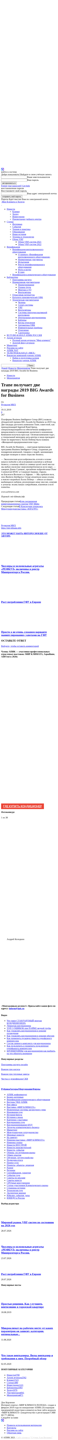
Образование (18, 232)
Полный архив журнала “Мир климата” (31, 340)
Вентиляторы (24, 292)
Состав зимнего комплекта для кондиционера (29, 1043)
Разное (10, 1168)
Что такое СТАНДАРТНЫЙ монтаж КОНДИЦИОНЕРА (24, 1021)
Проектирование (26, 285)
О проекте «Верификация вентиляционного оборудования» (34, 255)
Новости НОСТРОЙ (17, 1145)
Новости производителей (19, 1147)
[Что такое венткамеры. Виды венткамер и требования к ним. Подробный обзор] (8, 1350)
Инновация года (15, 1112)
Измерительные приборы (30, 327)
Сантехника (24, 333)
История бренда (14, 1115)
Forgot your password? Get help (15, 186)
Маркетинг (12, 345)
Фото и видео (24, 269)
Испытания (23, 262)
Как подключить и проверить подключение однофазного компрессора (28, 1047)
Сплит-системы (25, 305)
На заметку (12, 1137)
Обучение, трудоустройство (20, 1157)
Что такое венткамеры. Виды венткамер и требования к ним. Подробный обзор (27, 1357)
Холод (15, 214)
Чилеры (21, 302)
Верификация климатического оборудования (34, 274)
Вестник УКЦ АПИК (17, 1102)
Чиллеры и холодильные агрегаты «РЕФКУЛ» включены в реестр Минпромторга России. (22, 569)
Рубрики (5, 1089)
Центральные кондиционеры (32, 317)
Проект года (13, 1162)
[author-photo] (8, 523)
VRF (20, 307)
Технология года (15, 1190)
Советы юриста (14, 1180)
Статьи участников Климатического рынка (27, 1185)
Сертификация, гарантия (19, 1173)
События (16, 227)
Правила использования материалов (24, 1425)
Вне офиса (12, 1104)
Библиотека (12, 277)
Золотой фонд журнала (23, 343)
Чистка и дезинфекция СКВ (14, 1079)
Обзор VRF (17, 239)
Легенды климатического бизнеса (23, 1127)
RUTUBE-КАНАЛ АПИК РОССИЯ (24, 335)
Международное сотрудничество (22, 1132)
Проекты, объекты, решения (20, 1165)
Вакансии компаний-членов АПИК (24, 355)
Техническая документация (25, 300)
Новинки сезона (14, 1142)
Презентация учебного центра (26, 219)
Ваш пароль (33, 180)
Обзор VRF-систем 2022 (29, 244)
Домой (4, 368)
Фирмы (36, 1089)
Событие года (13, 1175)
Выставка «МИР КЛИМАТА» (21, 1107)
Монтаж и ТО (24, 290)
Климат (16, 211)
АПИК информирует (17, 1094)
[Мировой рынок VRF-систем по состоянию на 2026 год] (8, 1217)
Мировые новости (15, 1135)
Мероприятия (23, 368)
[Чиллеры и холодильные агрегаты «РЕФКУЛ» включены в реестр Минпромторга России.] (16, 560)
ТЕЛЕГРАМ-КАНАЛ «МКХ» (21, 353)
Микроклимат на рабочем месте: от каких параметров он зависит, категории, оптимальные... (27, 1331)
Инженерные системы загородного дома (26, 1109)
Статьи (10, 221)
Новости (11, 209)
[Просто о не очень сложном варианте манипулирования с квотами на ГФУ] (16, 626)
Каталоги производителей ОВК (27, 297)
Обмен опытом (14, 1155)
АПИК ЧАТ (12, 350)
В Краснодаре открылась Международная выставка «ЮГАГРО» (22, 507)
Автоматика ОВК (26, 325)
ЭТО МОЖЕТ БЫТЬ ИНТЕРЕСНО (19, 533)
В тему (21, 272)
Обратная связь (14, 1433)
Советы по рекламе (16, 1178)
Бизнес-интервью (15, 1097)
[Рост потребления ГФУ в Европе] (16, 596)
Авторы (14, 1089)
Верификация (13, 247)
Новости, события (15, 1150)
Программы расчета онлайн (14, 1064)
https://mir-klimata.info (11, 528)
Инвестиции (18, 216)
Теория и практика (21, 229)
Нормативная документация (26, 282)
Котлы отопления (26, 322)
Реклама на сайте (15, 348)
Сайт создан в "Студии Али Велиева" (34, 1437)
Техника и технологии (23, 237)
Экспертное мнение (16, 1193)
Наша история (19, 234)
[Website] (2, 169)
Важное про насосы (10, 1069)
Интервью (17, 224)
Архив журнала (14, 338)
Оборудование (25, 1089)
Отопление (23, 330)
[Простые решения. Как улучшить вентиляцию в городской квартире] (8, 1298)
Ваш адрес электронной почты (42, 193)
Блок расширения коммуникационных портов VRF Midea (20, 502)
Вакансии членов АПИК (24, 360)
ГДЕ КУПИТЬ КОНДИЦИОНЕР (22, 806)
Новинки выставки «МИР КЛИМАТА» (26, 1140)
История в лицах (15, 1117)
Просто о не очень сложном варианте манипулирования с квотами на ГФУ (24, 633)
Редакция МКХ (8, 404)
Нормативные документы (30, 259)
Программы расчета (22, 280)
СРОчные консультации (18, 1183)
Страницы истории (16, 1188)
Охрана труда (24, 287)
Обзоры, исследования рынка (21, 1152)
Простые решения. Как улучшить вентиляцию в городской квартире (22, 1305)
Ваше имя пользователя (38, 177)
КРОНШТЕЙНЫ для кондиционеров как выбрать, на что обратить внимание (31, 1052)
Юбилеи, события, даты (18, 1195)
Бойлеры (22, 320)
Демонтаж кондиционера (19, 1026)
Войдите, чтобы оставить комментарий (20, 646)
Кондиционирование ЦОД (19, 1125)
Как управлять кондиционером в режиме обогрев (30, 1036)
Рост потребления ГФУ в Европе (21, 602)
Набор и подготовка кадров (25, 358)
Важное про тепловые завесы (15, 1074)
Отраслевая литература (23, 295)
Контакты (11, 1428)
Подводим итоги (15, 1160)
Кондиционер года (16, 1122)
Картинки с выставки (17, 1120)
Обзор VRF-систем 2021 (29, 242)
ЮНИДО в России (16, 1198)
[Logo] (1, 204)
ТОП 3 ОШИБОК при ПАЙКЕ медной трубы (29, 1028)
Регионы (11, 1170)
